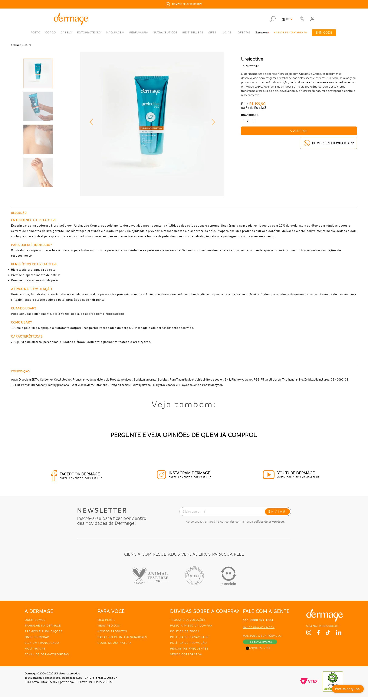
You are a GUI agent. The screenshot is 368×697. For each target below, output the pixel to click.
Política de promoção (188, 642)
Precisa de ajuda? (348, 689)
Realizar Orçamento (260, 641)
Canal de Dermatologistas (47, 654)
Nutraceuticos (165, 32)
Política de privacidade (189, 637)
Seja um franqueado (42, 642)
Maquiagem (115, 32)
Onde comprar (37, 637)
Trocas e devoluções (188, 619)
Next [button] (212, 122)
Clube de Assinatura (114, 642)
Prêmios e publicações (43, 631)
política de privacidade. (269, 521)
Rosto (35, 32)
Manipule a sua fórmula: (262, 635)
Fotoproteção (89, 32)
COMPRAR (299, 130)
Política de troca (184, 631)
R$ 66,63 (260, 108)
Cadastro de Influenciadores (122, 637)
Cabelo (66, 32)
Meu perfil (106, 619)
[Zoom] (38, 73)
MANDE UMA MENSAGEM (259, 627)
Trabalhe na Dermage (43, 625)
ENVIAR (277, 511)
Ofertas (244, 32)
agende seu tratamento (290, 32)
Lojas (227, 32)
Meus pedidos (109, 625)
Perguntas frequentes (189, 648)
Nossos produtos (112, 631)
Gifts (212, 32)
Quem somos (35, 619)
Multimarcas (35, 648)
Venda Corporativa (186, 654)
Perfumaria (138, 32)
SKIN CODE (324, 32)
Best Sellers (192, 32)
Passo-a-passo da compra (191, 625)
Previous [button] (92, 122)
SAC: (258, 620)
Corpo (50, 32)
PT (288, 19)
